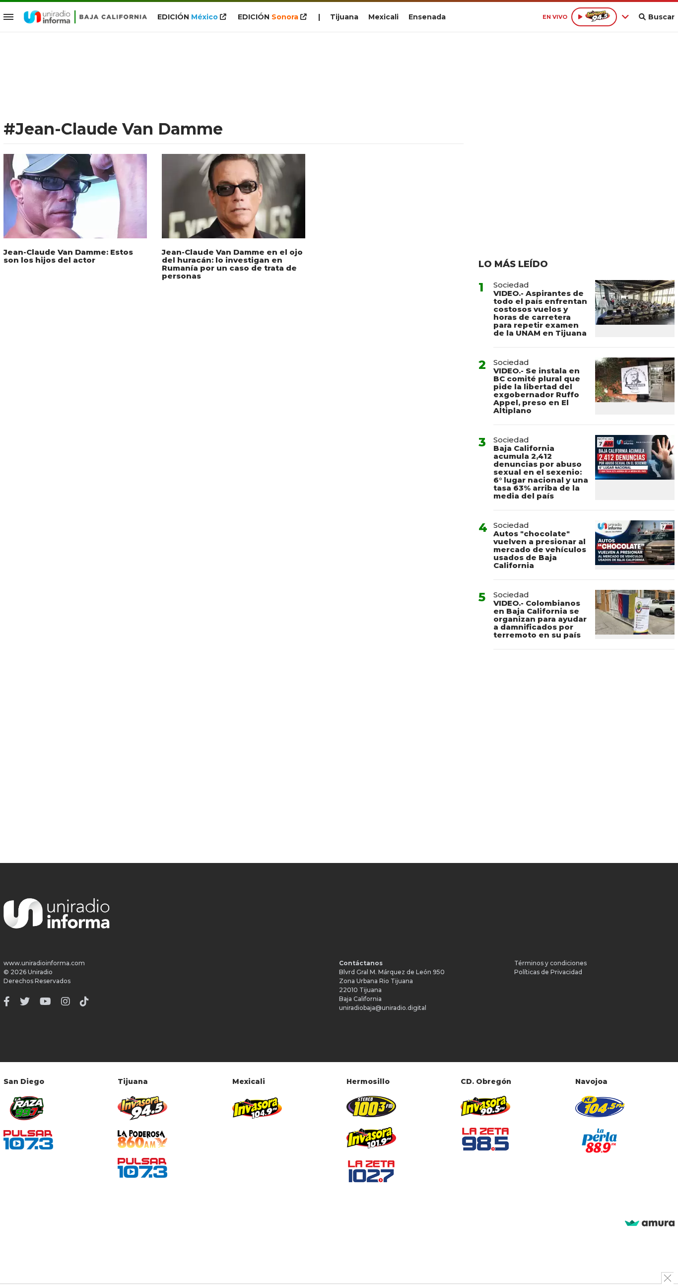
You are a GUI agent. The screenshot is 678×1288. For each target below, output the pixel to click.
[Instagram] (65, 1001)
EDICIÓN (187, 16)
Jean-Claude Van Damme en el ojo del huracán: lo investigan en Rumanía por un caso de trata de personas (232, 264)
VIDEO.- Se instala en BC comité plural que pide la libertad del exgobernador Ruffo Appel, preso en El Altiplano (536, 390)
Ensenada (427, 16)
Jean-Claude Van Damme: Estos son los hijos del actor (68, 256)
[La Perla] (600, 1140)
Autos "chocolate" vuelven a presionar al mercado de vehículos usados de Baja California (539, 549)
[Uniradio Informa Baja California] (85, 17)
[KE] (600, 1106)
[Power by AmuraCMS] (650, 1223)
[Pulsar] (28, 1139)
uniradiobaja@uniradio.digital (382, 1007)
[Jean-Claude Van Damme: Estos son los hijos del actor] (75, 196)
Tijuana (344, 16)
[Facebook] (6, 1001)
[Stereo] (371, 1106)
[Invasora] (28, 1108)
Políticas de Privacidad (548, 972)
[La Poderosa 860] (142, 1139)
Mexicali (383, 16)
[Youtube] (45, 1001)
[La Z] (371, 1171)
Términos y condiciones (550, 963)
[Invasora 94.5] (142, 1108)
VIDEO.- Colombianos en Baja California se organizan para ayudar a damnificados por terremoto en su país (540, 619)
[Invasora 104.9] (257, 1107)
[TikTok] (84, 1001)
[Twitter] (25, 1001)
